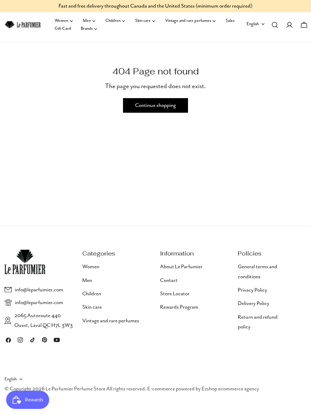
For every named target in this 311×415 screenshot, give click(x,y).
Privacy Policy (252, 290)
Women (90, 267)
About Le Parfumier (181, 267)
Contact (169, 280)
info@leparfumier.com (39, 290)
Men (87, 280)
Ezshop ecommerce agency (230, 389)
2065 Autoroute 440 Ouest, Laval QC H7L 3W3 (43, 320)
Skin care (92, 307)
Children (91, 294)
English (253, 24)
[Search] (275, 25)
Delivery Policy (253, 303)
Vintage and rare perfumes (110, 321)
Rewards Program (179, 307)
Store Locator (175, 294)
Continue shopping (155, 105)
